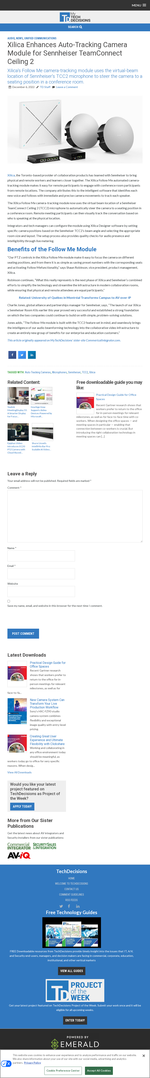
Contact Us (71, 889)
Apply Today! (22, 806)
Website (12, 583)
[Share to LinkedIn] (32, 358)
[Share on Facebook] (12, 358)
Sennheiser (74, 372)
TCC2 (85, 372)
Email (11, 565)
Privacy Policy (32, 1062)
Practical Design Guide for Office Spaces (116, 397)
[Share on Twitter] (22, 358)
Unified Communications (40, 38)
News (19, 38)
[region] (75, 1063)
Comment (14, 487)
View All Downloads (19, 772)
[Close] (143, 1055)
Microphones (59, 372)
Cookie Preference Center (63, 1070)
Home (71, 878)
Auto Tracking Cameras (38, 372)
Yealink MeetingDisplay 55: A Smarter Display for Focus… (17, 412)
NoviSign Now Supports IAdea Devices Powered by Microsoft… (41, 412)
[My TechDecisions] (75, 21)
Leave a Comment (67, 87)
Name (11, 548)
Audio (11, 38)
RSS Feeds (71, 900)
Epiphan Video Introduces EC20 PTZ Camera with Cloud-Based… (16, 448)
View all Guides (71, 971)
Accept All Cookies (99, 1070)
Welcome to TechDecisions (71, 883)
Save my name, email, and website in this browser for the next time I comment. (55, 605)
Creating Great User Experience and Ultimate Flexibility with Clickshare (47, 740)
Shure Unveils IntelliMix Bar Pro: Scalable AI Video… (41, 446)
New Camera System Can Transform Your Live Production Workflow (47, 703)
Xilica (11, 175)
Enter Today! (75, 1020)
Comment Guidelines (71, 894)
